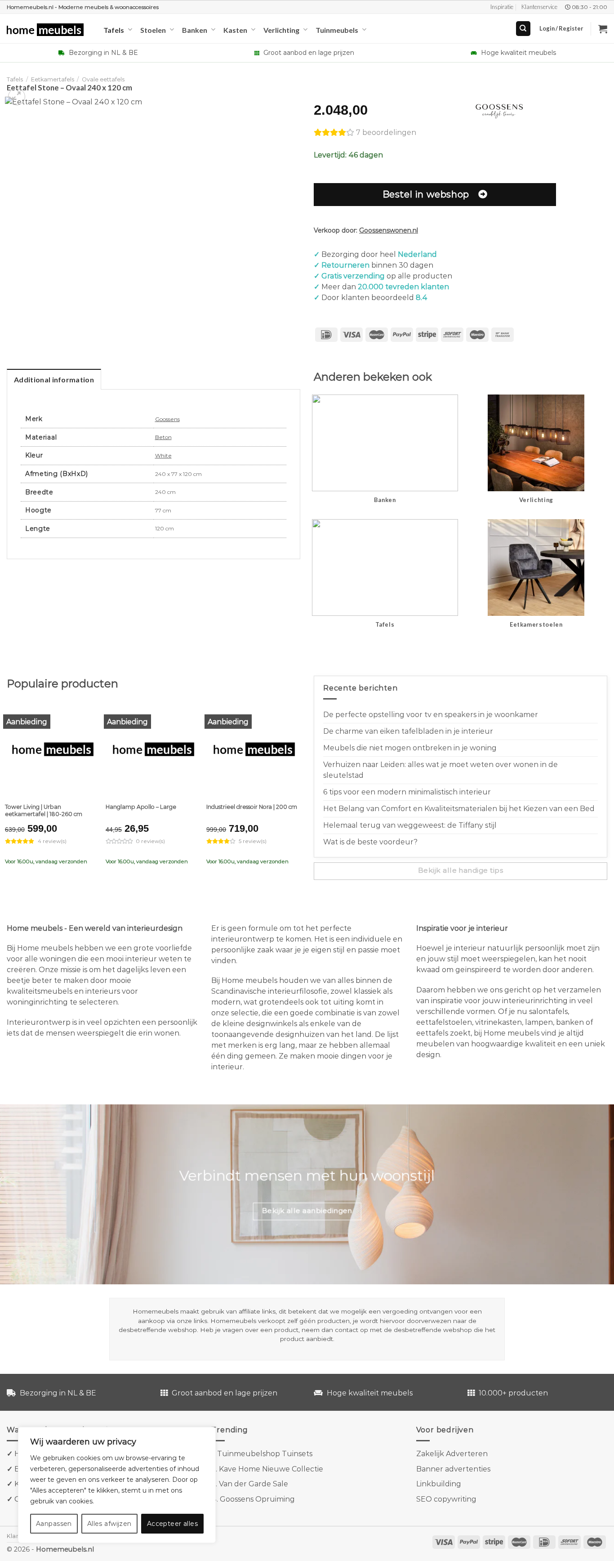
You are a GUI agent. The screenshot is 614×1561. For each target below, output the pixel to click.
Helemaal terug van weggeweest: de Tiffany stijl (410, 825)
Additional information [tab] (54, 379)
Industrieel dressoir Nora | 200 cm (251, 806)
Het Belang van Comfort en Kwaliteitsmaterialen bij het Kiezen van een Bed (459, 808)
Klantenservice (539, 6)
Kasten (235, 30)
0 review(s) (150, 841)
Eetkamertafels (52, 79)
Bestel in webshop (426, 194)
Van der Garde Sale (253, 1484)
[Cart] (602, 29)
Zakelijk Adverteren (452, 1453)
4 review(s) (52, 841)
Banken (194, 30)
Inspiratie (501, 6)
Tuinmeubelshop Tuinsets (264, 1453)
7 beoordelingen (386, 132)
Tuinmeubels (337, 30)
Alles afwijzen (109, 1524)
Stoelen (153, 30)
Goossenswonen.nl (388, 230)
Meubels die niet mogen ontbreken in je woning (410, 748)
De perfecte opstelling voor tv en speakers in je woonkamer (430, 714)
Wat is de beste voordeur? (370, 842)
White (163, 455)
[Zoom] (17, 97)
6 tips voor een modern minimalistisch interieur (407, 792)
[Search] (523, 28)
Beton (163, 437)
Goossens (167, 419)
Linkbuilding (438, 1484)
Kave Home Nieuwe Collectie (271, 1469)
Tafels (113, 30)
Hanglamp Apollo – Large (141, 806)
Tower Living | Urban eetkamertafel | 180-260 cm (43, 810)
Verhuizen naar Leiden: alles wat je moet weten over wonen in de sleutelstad (440, 770)
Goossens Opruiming (257, 1499)
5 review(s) (253, 841)
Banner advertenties (453, 1469)
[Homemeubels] (48, 30)
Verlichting (281, 30)
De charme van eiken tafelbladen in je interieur (408, 731)
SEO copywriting (446, 1499)
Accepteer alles (172, 1524)
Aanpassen (54, 1524)
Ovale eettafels (103, 79)
